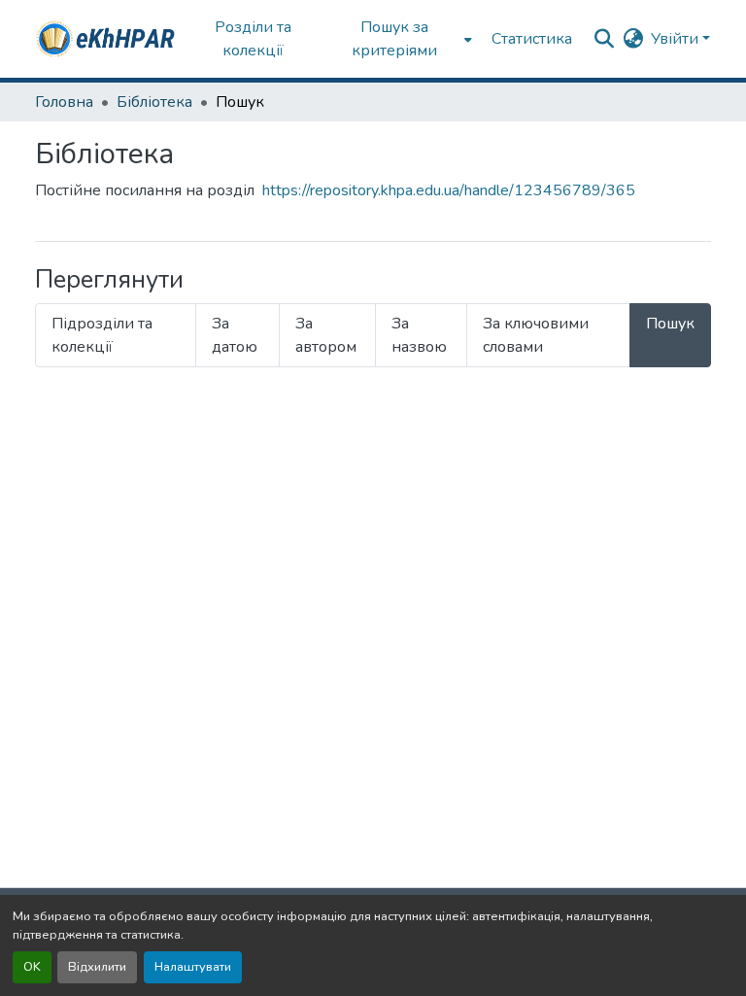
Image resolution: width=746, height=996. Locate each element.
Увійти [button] (676, 39)
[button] (106, 38)
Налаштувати (192, 967)
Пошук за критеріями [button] (394, 39)
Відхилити (97, 967)
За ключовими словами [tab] (536, 335)
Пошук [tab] (670, 323)
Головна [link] (64, 102)
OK (32, 967)
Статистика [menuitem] (532, 39)
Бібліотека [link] (154, 102)
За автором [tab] (325, 335)
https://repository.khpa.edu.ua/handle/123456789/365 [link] (448, 190)
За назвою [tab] (419, 335)
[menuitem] (400, 39)
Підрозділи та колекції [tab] (102, 335)
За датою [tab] (234, 335)
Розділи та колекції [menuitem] (253, 39)
